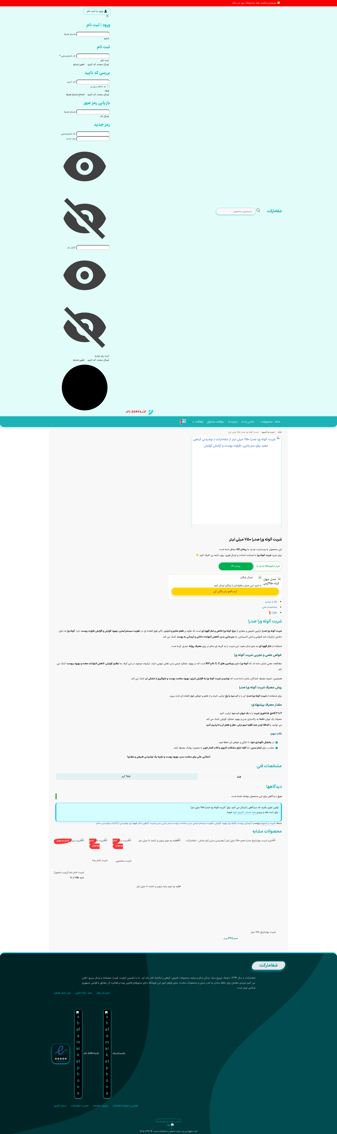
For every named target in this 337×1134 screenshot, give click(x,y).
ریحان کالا (235, 566)
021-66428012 (136, 412)
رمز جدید (70, 139)
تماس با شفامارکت (80, 1106)
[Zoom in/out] (272, 531)
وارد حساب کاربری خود (244, 812)
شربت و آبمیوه (268, 432)
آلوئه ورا (232, 823)
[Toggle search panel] (261, 211)
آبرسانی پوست (244, 823)
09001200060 (119, 1054)
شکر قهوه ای (135, 823)
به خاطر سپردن (98, 86)
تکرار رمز (71, 247)
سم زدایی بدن (164, 823)
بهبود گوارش (221, 823)
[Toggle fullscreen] (275, 531)
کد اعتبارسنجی (67, 56)
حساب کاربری (60, 1106)
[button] (187, 421)
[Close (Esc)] (281, 531)
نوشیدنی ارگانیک (119, 823)
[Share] (278, 531)
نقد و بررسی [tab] (271, 602)
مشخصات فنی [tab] (269, 607)
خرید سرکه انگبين (83, 993)
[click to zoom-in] (236, 480)
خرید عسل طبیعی (62, 993)
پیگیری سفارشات (100, 1106)
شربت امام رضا (99, 860)
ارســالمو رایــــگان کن (225, 591)
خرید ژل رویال (103, 993)
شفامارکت (274, 211)
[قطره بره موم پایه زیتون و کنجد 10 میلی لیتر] (159, 860)
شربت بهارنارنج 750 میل (263, 932)
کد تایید (71, 82)
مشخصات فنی (230, 948)
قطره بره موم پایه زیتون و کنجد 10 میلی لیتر (159, 886)
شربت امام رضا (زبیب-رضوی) (69, 872)
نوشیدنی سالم (103, 823)
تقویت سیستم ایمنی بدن (201, 823)
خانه (280, 432)
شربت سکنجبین (123, 861)
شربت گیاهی (149, 823)
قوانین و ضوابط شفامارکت (125, 1106)
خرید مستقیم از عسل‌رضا (158, 894)
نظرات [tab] (273, 613)
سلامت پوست (179, 823)
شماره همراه (69, 34)
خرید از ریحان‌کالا (121, 868)
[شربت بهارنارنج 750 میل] (231, 883)
